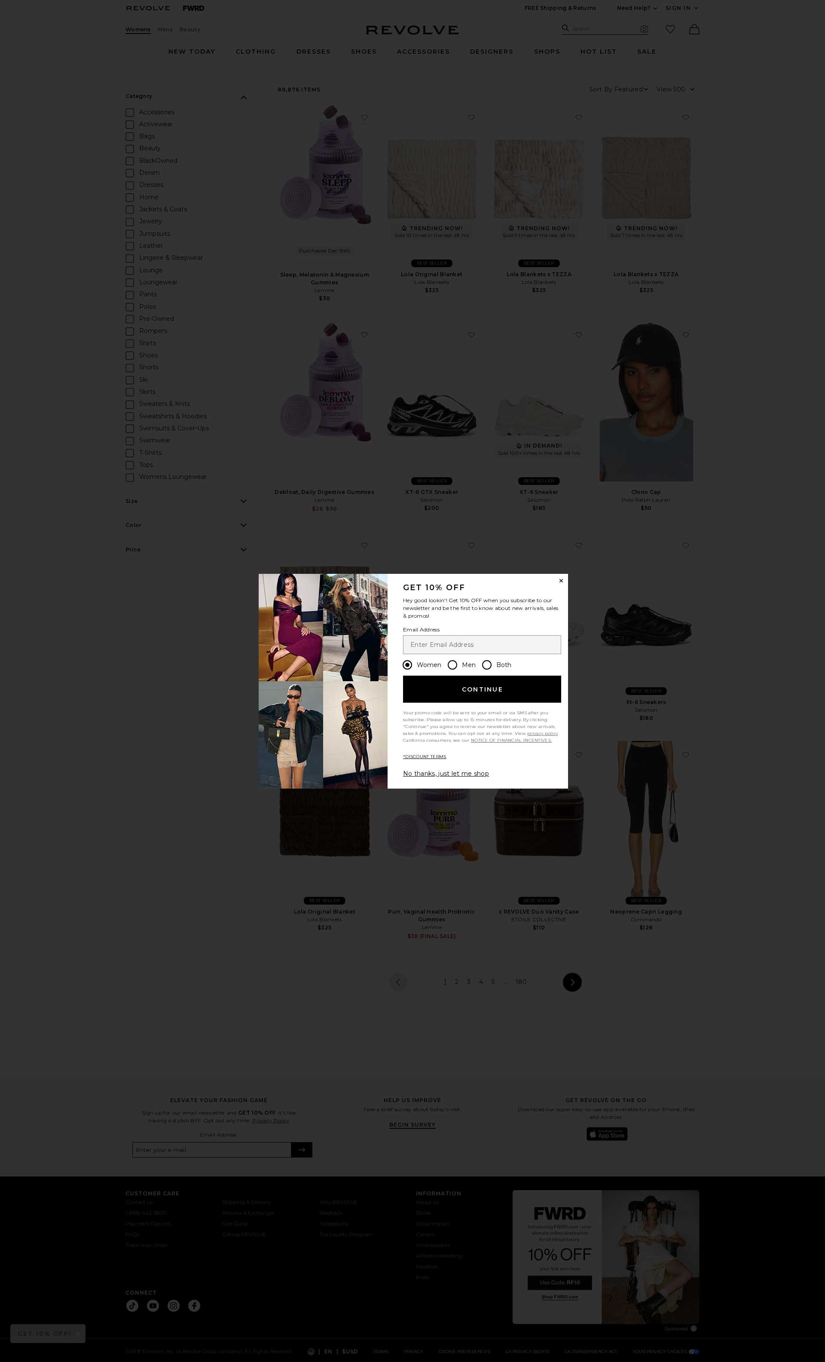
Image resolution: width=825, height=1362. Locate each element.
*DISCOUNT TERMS (424, 756)
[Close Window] (561, 581)
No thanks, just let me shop (446, 773)
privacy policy (542, 733)
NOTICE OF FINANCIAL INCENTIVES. (511, 740)
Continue (482, 689)
